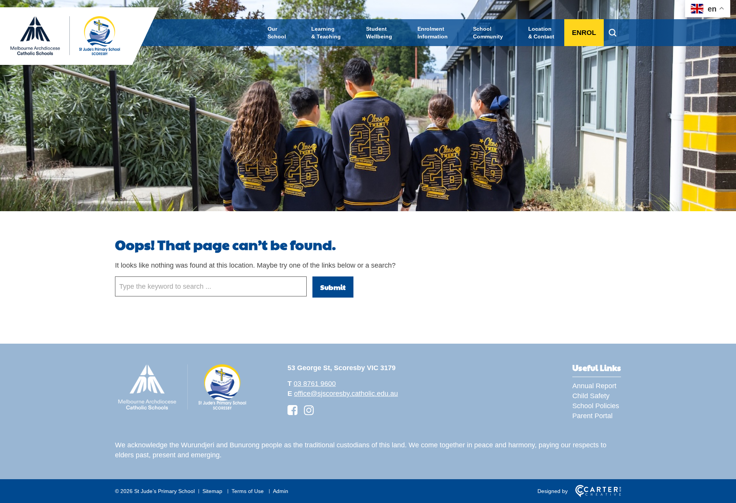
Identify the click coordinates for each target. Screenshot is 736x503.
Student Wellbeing (379, 33)
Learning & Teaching (326, 33)
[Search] (612, 32)
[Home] (182, 410)
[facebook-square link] (292, 410)
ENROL (584, 32)
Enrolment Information (432, 33)
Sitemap (212, 491)
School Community (488, 33)
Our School (277, 33)
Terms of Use (248, 491)
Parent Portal (592, 416)
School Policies (595, 406)
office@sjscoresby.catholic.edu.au (346, 393)
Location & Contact (541, 33)
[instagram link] (309, 410)
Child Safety (591, 396)
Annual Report (594, 386)
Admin (280, 491)
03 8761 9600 (315, 383)
